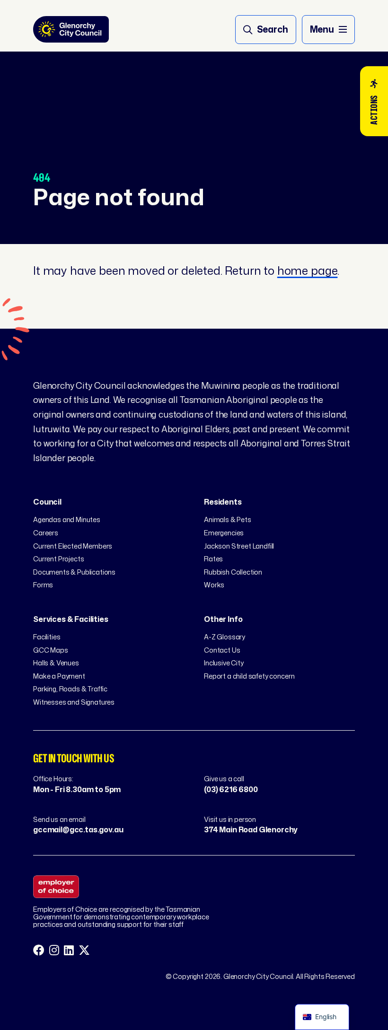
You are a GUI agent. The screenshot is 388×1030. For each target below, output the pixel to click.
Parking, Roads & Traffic (70, 688)
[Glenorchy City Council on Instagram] (54, 951)
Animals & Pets (227, 519)
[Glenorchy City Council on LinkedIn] (69, 951)
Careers (45, 532)
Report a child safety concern (249, 676)
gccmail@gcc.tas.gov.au (78, 829)
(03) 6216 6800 (231, 789)
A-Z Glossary (224, 636)
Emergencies (224, 532)
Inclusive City (224, 662)
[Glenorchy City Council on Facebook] (38, 951)
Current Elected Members (72, 545)
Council (47, 502)
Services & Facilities (70, 619)
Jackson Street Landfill (239, 545)
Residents (223, 502)
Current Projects (58, 558)
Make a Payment (59, 676)
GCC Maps (50, 650)
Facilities (46, 636)
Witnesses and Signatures (74, 702)
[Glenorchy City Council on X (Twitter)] (84, 951)
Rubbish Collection (233, 571)
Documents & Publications (74, 571)
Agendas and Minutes (66, 519)
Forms (43, 584)
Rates (213, 558)
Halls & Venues (56, 662)
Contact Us (222, 650)
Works (214, 584)
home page (307, 270)
